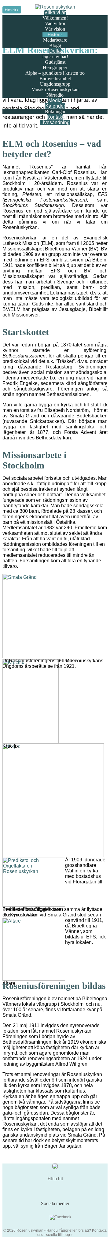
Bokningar (55, 111)
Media (55, 100)
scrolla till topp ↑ (59, 1235)
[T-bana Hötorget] (59, 1190)
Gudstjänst (55, 62)
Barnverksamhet (55, 78)
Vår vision (55, 28)
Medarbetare (55, 40)
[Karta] (55, 1168)
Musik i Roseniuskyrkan (55, 89)
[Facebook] (60, 1217)
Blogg (55, 45)
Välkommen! (55, 17)
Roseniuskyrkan (29, 1230)
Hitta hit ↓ (12, 10)
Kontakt (55, 117)
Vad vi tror (55, 23)
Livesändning (55, 122)
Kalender (55, 106)
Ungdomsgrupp (55, 84)
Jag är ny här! (55, 56)
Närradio (55, 95)
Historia (55, 34)
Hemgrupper (55, 67)
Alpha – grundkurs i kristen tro (55, 73)
